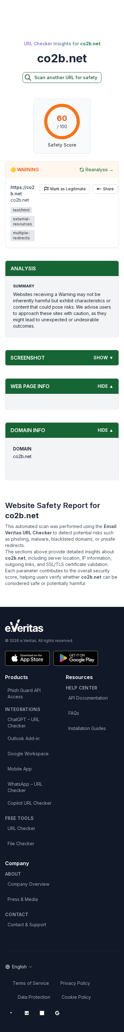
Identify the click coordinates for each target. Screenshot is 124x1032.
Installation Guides (87, 728)
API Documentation (88, 698)
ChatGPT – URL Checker (23, 722)
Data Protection (34, 997)
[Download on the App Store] (27, 658)
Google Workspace (28, 753)
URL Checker (21, 828)
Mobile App (20, 768)
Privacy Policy (75, 983)
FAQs (73, 713)
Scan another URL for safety (65, 77)
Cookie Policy (76, 997)
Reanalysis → (100, 169)
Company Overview (28, 884)
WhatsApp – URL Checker (25, 787)
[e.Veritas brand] (62, 626)
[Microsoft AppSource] (42, 1013)
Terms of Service (31, 983)
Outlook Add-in (23, 738)
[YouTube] (11, 1013)
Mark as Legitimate (68, 188)
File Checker (21, 843)
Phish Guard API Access (24, 693)
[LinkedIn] (26, 1013)
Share (108, 188)
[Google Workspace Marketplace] (57, 1013)
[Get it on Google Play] (75, 658)
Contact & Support (27, 924)
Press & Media (23, 899)
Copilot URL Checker (30, 803)
